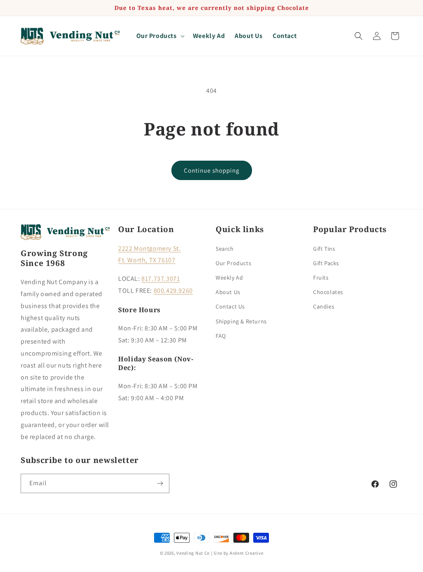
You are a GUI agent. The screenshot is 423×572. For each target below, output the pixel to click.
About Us (228, 292)
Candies (323, 306)
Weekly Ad (229, 277)
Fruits (321, 277)
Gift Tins (324, 248)
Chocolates (328, 292)
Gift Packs (326, 263)
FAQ (221, 335)
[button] (159, 36)
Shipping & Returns (241, 321)
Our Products (233, 263)
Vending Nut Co (193, 553)
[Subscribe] (160, 483)
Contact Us (230, 306)
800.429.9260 (173, 290)
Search (225, 248)
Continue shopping (212, 170)
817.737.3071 (160, 278)
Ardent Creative (247, 553)
